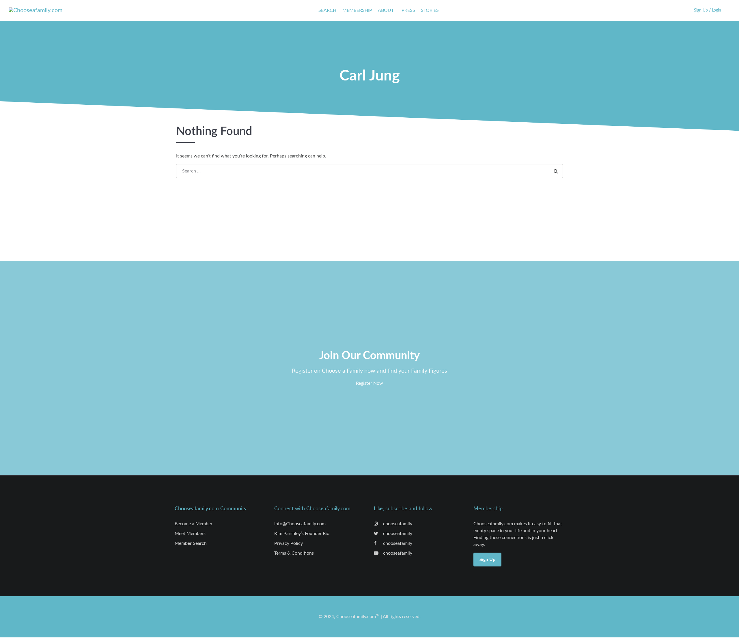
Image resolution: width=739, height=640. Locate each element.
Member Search (191, 543)
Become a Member (193, 523)
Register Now (369, 383)
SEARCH (327, 10)
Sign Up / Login (707, 10)
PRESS (408, 10)
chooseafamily (397, 523)
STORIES (430, 10)
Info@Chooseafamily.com (300, 523)
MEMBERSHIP (357, 10)
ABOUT (386, 10)
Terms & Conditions (294, 553)
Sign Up (487, 559)
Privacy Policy (288, 543)
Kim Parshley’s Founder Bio (301, 533)
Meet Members (190, 533)
